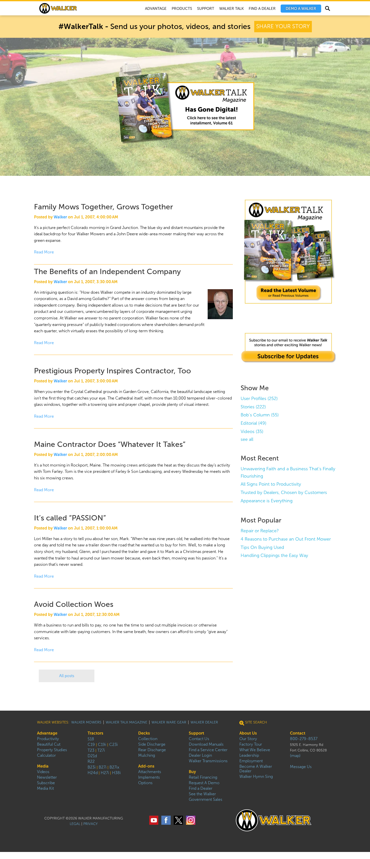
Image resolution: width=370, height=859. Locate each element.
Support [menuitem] (205, 9)
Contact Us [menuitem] (199, 739)
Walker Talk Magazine (126, 722)
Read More (44, 252)
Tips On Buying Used (262, 547)
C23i (113, 744)
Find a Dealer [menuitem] (200, 788)
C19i (102, 744)
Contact (297, 733)
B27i (102, 767)
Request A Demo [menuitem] (204, 783)
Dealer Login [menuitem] (200, 755)
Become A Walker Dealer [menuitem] (255, 768)
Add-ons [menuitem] (146, 766)
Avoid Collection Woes (73, 604)
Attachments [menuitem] (149, 772)
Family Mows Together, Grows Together (103, 207)
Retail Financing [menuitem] (203, 777)
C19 (91, 744)
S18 (91, 739)
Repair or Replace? (260, 530)
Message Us (301, 767)
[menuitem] (301, 9)
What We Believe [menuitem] (254, 750)
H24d (93, 773)
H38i (116, 773)
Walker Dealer (204, 722)
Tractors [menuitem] (95, 733)
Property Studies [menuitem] (52, 750)
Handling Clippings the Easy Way (274, 555)
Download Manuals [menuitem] (206, 744)
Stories (253, 406)
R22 (91, 761)
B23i (92, 767)
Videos (252, 431)
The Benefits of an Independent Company (107, 271)
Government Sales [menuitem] (205, 799)
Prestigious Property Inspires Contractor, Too (112, 371)
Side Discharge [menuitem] (151, 744)
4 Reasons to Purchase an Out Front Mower (286, 539)
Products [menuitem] (182, 9)
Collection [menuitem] (147, 739)
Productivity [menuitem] (48, 739)
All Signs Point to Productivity (271, 484)
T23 (91, 750)
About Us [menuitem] (248, 733)
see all (247, 439)
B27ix (114, 767)
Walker (60, 217)
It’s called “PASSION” (70, 518)
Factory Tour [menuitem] (250, 744)
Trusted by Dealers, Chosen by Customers (284, 492)
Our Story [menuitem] (248, 739)
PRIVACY (90, 824)
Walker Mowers (86, 722)
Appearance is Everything (266, 500)
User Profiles (259, 398)
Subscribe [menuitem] (46, 783)
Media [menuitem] (43, 766)
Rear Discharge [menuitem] (152, 750)
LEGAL (75, 824)
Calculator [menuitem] (46, 755)
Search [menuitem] (327, 9)
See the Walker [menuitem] (202, 794)
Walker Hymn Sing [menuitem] (256, 776)
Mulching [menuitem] (146, 755)
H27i (105, 773)
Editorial (253, 423)
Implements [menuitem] (149, 777)
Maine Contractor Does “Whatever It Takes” (110, 444)
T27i (101, 750)
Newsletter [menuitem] (47, 777)
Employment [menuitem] (251, 761)
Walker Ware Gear (169, 722)
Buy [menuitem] (192, 772)
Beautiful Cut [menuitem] (48, 744)
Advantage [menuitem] (156, 9)
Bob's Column (260, 414)
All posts (66, 676)
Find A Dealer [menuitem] (262, 9)
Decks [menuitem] (144, 733)
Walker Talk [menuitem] (231, 9)
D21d (92, 756)
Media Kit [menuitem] (45, 788)
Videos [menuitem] (43, 772)
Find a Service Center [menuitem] (208, 750)
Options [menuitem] (145, 783)
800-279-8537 (303, 739)
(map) (295, 755)
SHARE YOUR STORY (283, 26)
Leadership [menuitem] (249, 755)
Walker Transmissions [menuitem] (208, 761)
